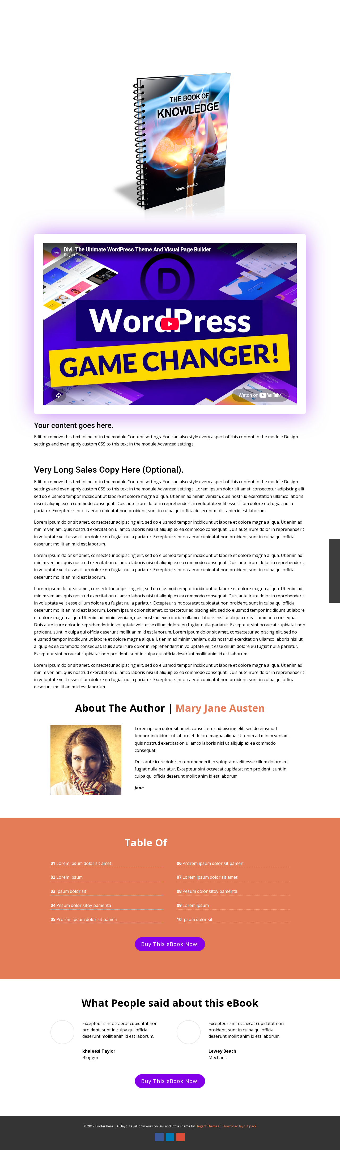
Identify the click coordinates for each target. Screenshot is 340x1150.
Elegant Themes (207, 1126)
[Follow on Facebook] (159, 1137)
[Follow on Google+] (180, 1137)
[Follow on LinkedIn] (170, 1137)
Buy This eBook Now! (170, 944)
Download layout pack (239, 1126)
